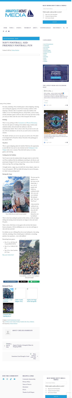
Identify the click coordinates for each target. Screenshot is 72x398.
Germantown (21, 122)
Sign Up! (55, 21)
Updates (45, 61)
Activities (7, 321)
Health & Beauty (47, 52)
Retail (45, 58)
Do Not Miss (46, 47)
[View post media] (56, 91)
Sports (16, 38)
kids (25, 321)
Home (45, 55)
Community (46, 45)
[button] (48, 105)
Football (22, 321)
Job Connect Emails (49, 18)
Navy (28, 321)
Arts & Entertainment (8, 38)
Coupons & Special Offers (51, 16)
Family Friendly (16, 321)
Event (10, 321)
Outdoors (32, 321)
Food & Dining (47, 50)
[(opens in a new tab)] (67, 105)
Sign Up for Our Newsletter (51, 14)
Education (46, 48)
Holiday (45, 53)
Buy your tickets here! (8, 255)
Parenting (46, 56)
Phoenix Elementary (32, 122)
